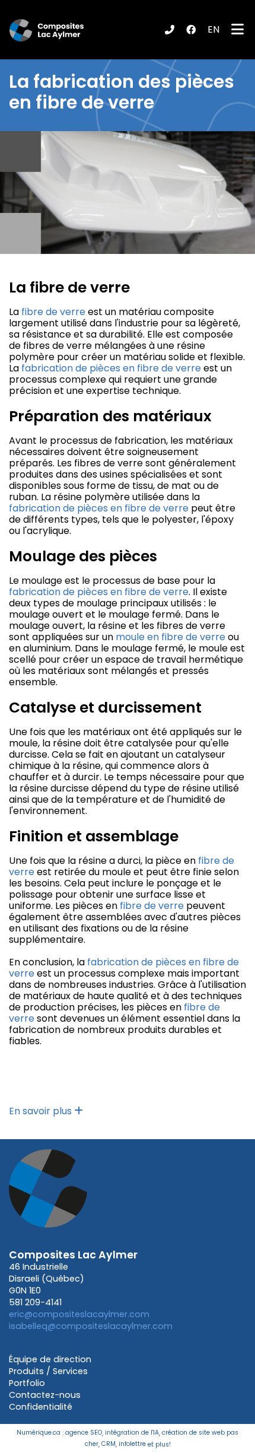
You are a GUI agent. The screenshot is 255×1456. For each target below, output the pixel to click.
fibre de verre (53, 312)
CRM (108, 1444)
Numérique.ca (38, 1433)
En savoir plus (41, 1111)
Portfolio (27, 1383)
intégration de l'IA (132, 1433)
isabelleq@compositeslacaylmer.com (91, 1326)
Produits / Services (48, 1371)
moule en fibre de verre (170, 637)
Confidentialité (40, 1407)
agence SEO (83, 1433)
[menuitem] (213, 29)
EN (213, 29)
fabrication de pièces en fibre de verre (111, 368)
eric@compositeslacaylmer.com (79, 1314)
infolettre (132, 1444)
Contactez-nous (45, 1395)
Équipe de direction (50, 1359)
